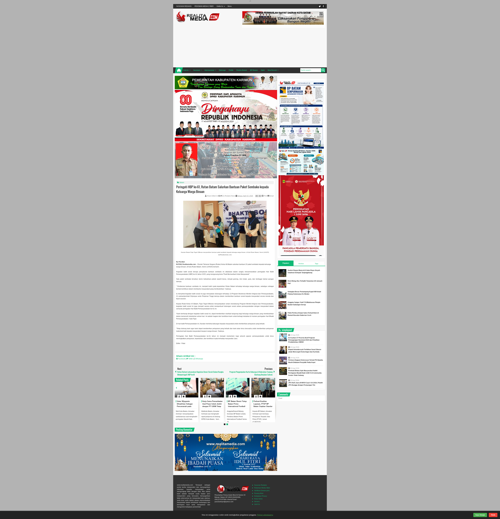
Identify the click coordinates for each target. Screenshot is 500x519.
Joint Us (257, 504)
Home (179, 70)
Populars (286, 263)
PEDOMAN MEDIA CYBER (204, 6)
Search (323, 70)
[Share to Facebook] (188, 389)
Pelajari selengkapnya (265, 515)
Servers (257, 501)
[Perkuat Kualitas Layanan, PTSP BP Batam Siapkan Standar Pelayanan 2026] (263, 387)
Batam (182, 182)
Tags (316, 264)
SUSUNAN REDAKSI (183, 6)
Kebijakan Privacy (260, 496)
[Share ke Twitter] (221, 196)
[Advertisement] (283, 47)
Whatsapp (199, 359)
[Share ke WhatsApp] (223, 196)
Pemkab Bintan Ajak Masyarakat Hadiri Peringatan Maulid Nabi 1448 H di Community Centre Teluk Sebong (305, 373)
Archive (301, 264)
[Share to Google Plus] (195, 389)
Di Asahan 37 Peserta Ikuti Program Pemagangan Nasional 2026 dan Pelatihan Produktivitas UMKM (303, 340)
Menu (230, 6)
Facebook (323, 6)
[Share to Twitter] (191, 389)
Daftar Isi (220, 6)
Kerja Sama (258, 499)
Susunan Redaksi (260, 485)
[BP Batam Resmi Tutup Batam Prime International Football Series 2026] (238, 387)
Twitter (319, 6)
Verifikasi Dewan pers (262, 491)
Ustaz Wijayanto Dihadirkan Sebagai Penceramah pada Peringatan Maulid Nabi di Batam (186, 406)
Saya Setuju (480, 515)
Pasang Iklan (258, 493)
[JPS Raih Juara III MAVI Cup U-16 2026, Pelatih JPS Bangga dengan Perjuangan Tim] (283, 383)
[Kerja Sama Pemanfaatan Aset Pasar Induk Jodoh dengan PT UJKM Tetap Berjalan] (212, 387)
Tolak (493, 515)
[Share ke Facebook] (219, 196)
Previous (176, 387)
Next (273, 387)
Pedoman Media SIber (262, 488)
